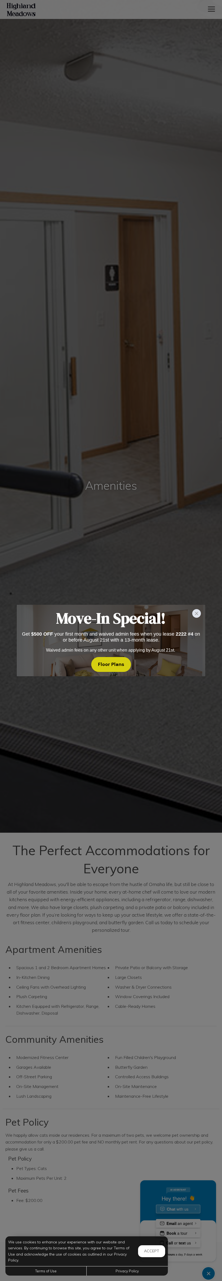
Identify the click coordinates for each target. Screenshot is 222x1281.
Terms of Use (46, 1271)
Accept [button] (151, 1251)
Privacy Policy (127, 1271)
